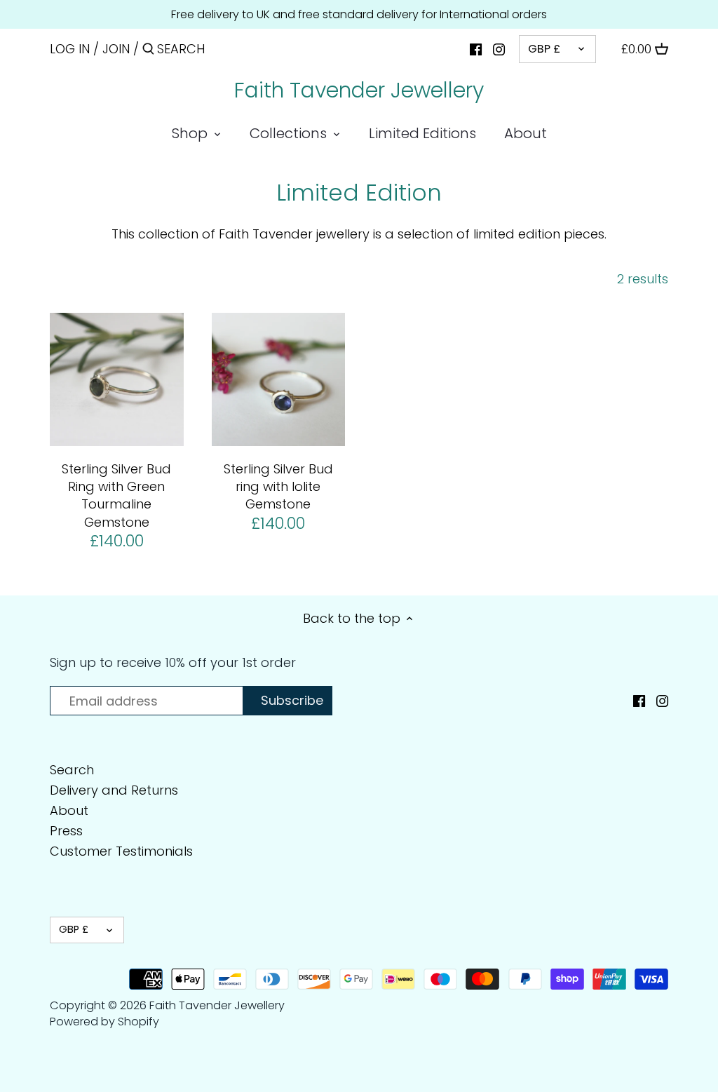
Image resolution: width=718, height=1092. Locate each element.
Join (116, 49)
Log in (70, 49)
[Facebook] (476, 48)
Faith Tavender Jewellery (359, 90)
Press (66, 831)
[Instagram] (499, 48)
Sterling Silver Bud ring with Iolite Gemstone (278, 486)
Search (72, 769)
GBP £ (544, 49)
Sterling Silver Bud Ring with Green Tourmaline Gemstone (116, 495)
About (69, 810)
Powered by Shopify (104, 1021)
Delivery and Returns (114, 790)
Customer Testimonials (121, 851)
